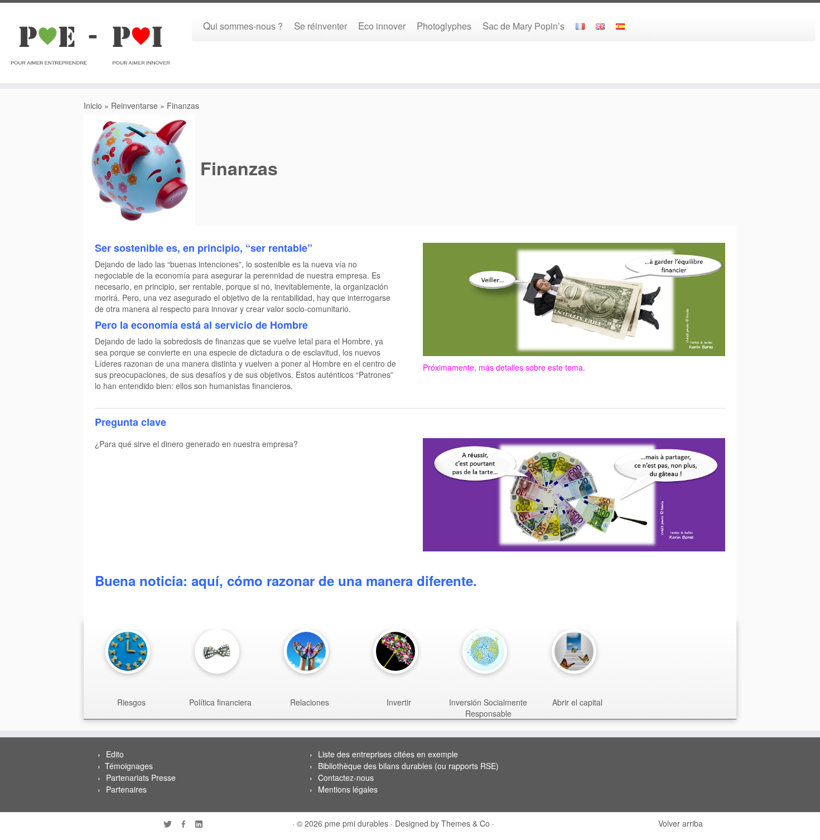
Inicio (93, 105)
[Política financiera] (220, 651)
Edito (115, 754)
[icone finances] (574, 298)
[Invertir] (398, 651)
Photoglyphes (444, 25)
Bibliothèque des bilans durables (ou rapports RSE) (408, 765)
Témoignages (129, 765)
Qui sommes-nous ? (243, 25)
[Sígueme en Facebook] (187, 824)
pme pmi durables (356, 823)
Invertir (399, 702)
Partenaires (126, 789)
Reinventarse (134, 105)
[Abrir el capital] (577, 651)
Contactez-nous (346, 777)
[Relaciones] (309, 651)
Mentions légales (348, 789)
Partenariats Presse (141, 777)
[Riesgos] (130, 651)
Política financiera (220, 702)
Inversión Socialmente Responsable (488, 708)
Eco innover (382, 25)
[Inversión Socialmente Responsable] (487, 651)
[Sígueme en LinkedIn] (202, 824)
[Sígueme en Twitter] (171, 824)
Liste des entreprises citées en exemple (388, 754)
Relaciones (309, 702)
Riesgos (131, 702)
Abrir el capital (577, 702)
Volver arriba (680, 823)
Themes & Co (465, 823)
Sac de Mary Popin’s (524, 25)
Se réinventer (320, 25)
